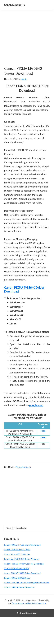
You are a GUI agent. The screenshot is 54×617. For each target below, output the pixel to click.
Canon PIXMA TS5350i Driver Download (22, 573)
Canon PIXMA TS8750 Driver (17, 577)
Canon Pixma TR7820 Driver (17, 549)
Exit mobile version (27, 613)
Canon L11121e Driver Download (19, 587)
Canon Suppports (14, 5)
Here (42, 430)
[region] (27, 496)
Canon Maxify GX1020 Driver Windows (21, 559)
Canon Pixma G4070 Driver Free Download (23, 563)
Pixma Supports (23, 467)
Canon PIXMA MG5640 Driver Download (24, 289)
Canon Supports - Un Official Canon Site (29, 603)
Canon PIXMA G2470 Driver (16, 568)
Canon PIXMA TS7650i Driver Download (22, 544)
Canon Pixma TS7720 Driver (17, 554)
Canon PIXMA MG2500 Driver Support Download (26, 582)
